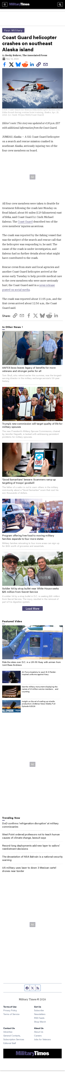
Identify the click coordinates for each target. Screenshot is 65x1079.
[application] (32, 642)
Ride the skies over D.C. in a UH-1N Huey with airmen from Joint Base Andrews (31, 663)
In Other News (11, 327)
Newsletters (39, 1014)
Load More (32, 608)
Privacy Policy (10, 1010)
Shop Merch (40, 1021)
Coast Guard (25, 221)
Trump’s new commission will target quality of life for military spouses (32, 425)
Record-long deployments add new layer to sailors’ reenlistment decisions (31, 847)
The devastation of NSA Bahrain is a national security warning (32, 858)
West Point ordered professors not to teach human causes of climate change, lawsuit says (31, 835)
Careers (38, 1035)
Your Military (13, 30)
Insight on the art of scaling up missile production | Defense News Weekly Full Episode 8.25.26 (38, 704)
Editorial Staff (9, 1043)
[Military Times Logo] (19, 4)
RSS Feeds (39, 1017)
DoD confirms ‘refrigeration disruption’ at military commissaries (30, 824)
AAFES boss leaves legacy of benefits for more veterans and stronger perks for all (29, 369)
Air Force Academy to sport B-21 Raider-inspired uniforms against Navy (39, 673)
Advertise (7, 1031)
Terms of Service (11, 1014)
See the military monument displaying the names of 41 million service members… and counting (40, 689)
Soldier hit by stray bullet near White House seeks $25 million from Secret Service (30, 590)
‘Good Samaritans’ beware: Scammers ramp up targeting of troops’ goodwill (29, 481)
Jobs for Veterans (42, 1039)
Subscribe (39, 1010)
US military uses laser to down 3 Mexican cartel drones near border (29, 869)
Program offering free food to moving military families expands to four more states (28, 537)
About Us (38, 1031)
